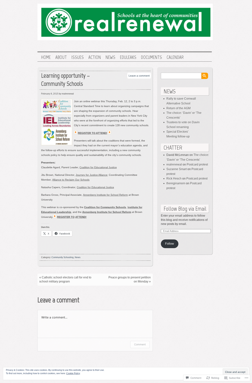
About (61, 57)
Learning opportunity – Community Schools (65, 80)
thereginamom (175, 183)
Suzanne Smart (176, 169)
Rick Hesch (174, 178)
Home (46, 57)
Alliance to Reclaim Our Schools (70, 179)
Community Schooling (62, 257)
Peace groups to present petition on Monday (129, 279)
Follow (169, 243)
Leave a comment (139, 75)
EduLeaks (128, 57)
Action (94, 57)
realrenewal (174, 164)
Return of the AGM (178, 108)
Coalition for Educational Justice (98, 167)
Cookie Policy (73, 373)
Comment (140, 344)
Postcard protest (197, 164)
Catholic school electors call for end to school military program (65, 279)
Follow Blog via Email (185, 208)
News (110, 57)
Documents (151, 57)
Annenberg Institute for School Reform (105, 194)
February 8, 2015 (49, 93)
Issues (77, 57)
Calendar (175, 57)
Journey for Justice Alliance (91, 174)
